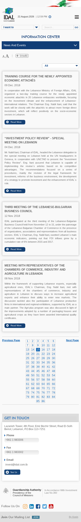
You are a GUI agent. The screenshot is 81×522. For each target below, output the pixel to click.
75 (38, 392)
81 (38, 396)
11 (48, 345)
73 (27, 392)
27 (38, 358)
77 (48, 392)
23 (48, 353)
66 (53, 384)
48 (53, 371)
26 (32, 358)
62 (32, 384)
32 (32, 362)
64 (43, 384)
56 (32, 379)
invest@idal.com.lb (16, 464)
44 (32, 371)
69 (38, 388)
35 (48, 362)
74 (32, 392)
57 (38, 379)
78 (53, 392)
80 (32, 396)
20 (32, 353)
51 (38, 375)
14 (32, 349)
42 (53, 366)
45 (38, 371)
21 (38, 353)
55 (27, 379)
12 (53, 345)
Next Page (72, 340)
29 (48, 358)
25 (27, 358)
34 (43, 362)
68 (32, 388)
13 (27, 349)
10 (43, 345)
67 (27, 388)
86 (43, 401)
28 (43, 358)
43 (27, 371)
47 (48, 371)
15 (38, 349)
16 (43, 349)
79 (27, 396)
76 (43, 392)
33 (38, 362)
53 (48, 375)
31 (27, 362)
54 (53, 375)
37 (27, 366)
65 (48, 384)
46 (43, 371)
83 (48, 396)
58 (43, 379)
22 (43, 353)
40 (43, 366)
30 (53, 358)
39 (38, 366)
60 (53, 379)
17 (48, 349)
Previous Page (11, 340)
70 (43, 388)
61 (27, 384)
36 (53, 362)
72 (53, 388)
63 (38, 384)
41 (48, 366)
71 (48, 388)
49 (27, 375)
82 (43, 396)
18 (53, 349)
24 (53, 353)
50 (32, 375)
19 (27, 353)
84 (53, 396)
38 (32, 366)
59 (48, 379)
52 (43, 375)
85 (38, 401)
